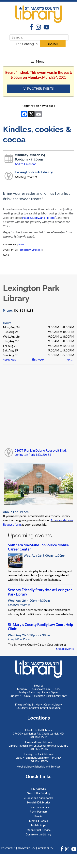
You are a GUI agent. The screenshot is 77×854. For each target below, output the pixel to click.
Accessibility (45, 848)
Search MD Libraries (38, 802)
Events (38, 816)
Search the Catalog (38, 793)
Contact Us (8, 848)
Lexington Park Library (34, 172)
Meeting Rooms (38, 820)
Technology (24, 249)
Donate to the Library (38, 834)
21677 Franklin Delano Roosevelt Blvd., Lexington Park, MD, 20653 (41, 452)
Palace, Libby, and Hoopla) (39, 217)
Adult (21, 244)
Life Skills (37, 249)
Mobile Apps (38, 825)
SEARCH (53, 43)
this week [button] (38, 359)
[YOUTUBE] (73, 850)
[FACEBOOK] (62, 850)
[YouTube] (45, 27)
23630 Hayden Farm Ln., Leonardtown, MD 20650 (38, 745)
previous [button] (10, 359)
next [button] (69, 359)
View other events (38, 88)
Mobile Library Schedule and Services (38, 766)
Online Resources (38, 807)
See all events (65, 648)
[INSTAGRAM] (67, 850)
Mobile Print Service (39, 829)
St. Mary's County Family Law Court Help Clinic (40, 626)
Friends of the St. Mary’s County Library (38, 704)
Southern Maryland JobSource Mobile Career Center (38, 547)
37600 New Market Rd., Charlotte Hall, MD (38, 733)
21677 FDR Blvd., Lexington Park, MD (38, 757)
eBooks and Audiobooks (38, 798)
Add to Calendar (25, 164)
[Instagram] (37, 27)
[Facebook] (30, 27)
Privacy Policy (26, 848)
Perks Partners (38, 811)
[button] (32, 61)
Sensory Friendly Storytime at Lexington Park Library (40, 592)
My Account (38, 788)
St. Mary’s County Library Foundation (39, 707)
